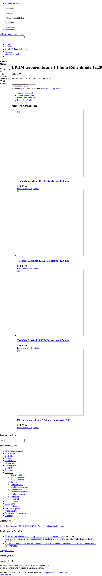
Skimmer (14, 482)
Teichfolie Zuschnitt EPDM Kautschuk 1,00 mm (43, 181)
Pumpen (8, 468)
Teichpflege (10, 504)
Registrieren (10, 27)
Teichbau (59, 88)
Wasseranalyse (11, 511)
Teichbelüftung (11, 501)
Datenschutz (63, 572)
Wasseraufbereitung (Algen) (17, 513)
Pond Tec (42, 526)
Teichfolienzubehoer (19, 487)
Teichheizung (16, 489)
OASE (34, 526)
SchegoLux (51, 526)
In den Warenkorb (19, 86)
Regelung (9, 470)
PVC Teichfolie (17, 480)
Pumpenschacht (17, 477)
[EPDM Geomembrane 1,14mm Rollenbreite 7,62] (59, 382)
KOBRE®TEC (24, 526)
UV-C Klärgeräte (12, 508)
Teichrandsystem (18, 494)
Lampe (8, 458)
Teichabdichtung (48, 88)
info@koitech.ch (7, 550)
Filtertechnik (10, 453)
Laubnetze (9, 463)
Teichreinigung (11, 506)
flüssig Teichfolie (18, 475)
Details (36, 188)
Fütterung (9, 456)
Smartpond (60, 526)
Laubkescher (10, 460)
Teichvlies (15, 496)
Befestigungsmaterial (14, 451)
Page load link (6, 575)
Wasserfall (15, 499)
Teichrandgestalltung (19, 492)
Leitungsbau (10, 465)
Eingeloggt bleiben (16, 18)
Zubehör (8, 515)
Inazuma (13, 526)
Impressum (49, 572)
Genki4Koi (4, 526)
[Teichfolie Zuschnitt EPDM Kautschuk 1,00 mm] (59, 143)
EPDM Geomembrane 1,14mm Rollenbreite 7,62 (43, 420)
